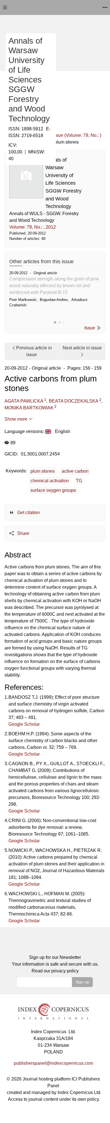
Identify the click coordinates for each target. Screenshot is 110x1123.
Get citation (28, 512)
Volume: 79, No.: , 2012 (32, 227)
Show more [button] (16, 419)
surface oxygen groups (53, 490)
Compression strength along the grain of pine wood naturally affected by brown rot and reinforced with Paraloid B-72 (54, 285)
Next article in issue (82, 347)
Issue (90, 327)
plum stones (42, 471)
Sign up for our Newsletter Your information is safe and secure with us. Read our (55, 964)
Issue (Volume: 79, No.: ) (76, 135)
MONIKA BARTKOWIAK (29, 407)
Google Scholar (24, 724)
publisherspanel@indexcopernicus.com (53, 1063)
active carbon (75, 471)
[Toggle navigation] (5, 7)
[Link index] (53, 1011)
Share (22, 533)
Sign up (82, 982)
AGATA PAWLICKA (24, 401)
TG (79, 480)
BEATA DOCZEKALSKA (73, 401)
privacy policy (65, 970)
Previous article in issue (34, 351)
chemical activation (49, 480)
